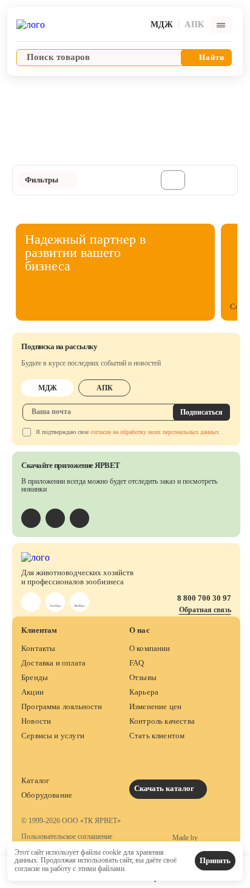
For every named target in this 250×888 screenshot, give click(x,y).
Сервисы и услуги (52, 735)
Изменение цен (155, 706)
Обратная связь (205, 610)
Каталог (35, 780)
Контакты (38, 648)
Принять (215, 860)
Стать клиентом (157, 735)
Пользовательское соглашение (66, 837)
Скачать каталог (165, 788)
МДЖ (47, 388)
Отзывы (143, 677)
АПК (104, 388)
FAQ (136, 662)
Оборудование (46, 795)
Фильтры (41, 179)
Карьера (143, 691)
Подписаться (201, 412)
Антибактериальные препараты (72, 90)
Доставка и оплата (53, 662)
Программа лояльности (62, 706)
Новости (36, 721)
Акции (32, 691)
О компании (150, 648)
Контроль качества (162, 721)
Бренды (34, 677)
